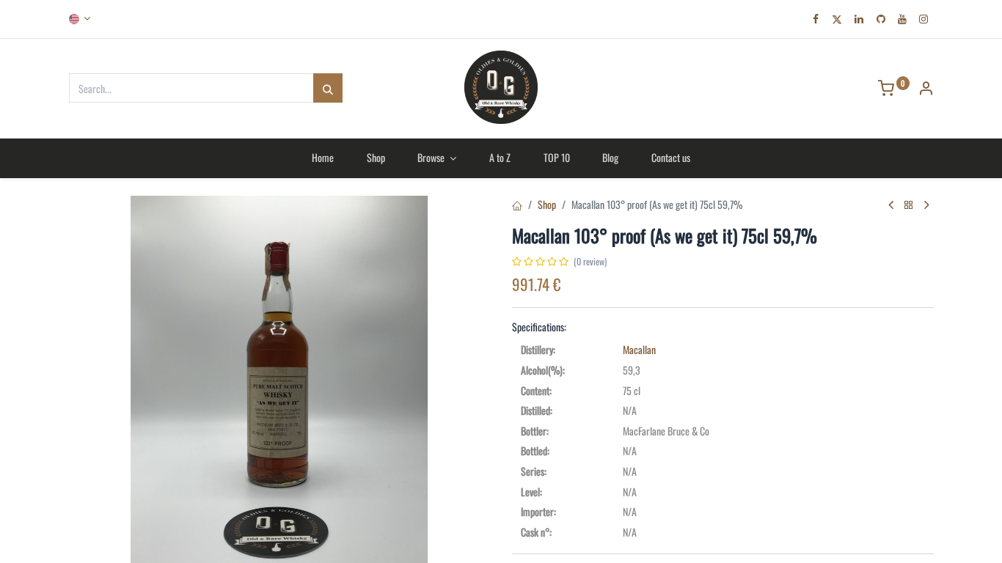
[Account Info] (926, 89)
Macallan (639, 349)
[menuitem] (322, 158)
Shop (547, 204)
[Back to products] (909, 205)
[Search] (328, 88)
